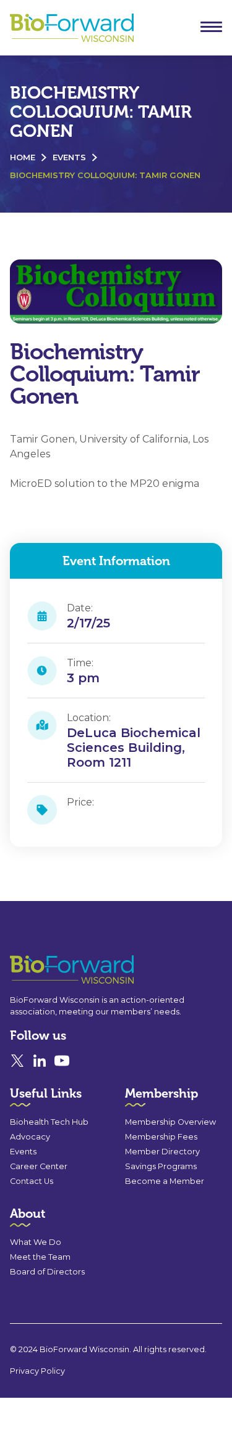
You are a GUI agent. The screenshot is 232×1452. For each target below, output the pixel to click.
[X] (17, 1060)
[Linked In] (39, 1060)
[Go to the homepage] (49, 969)
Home (22, 157)
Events (69, 157)
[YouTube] (61, 1060)
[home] (69, 28)
